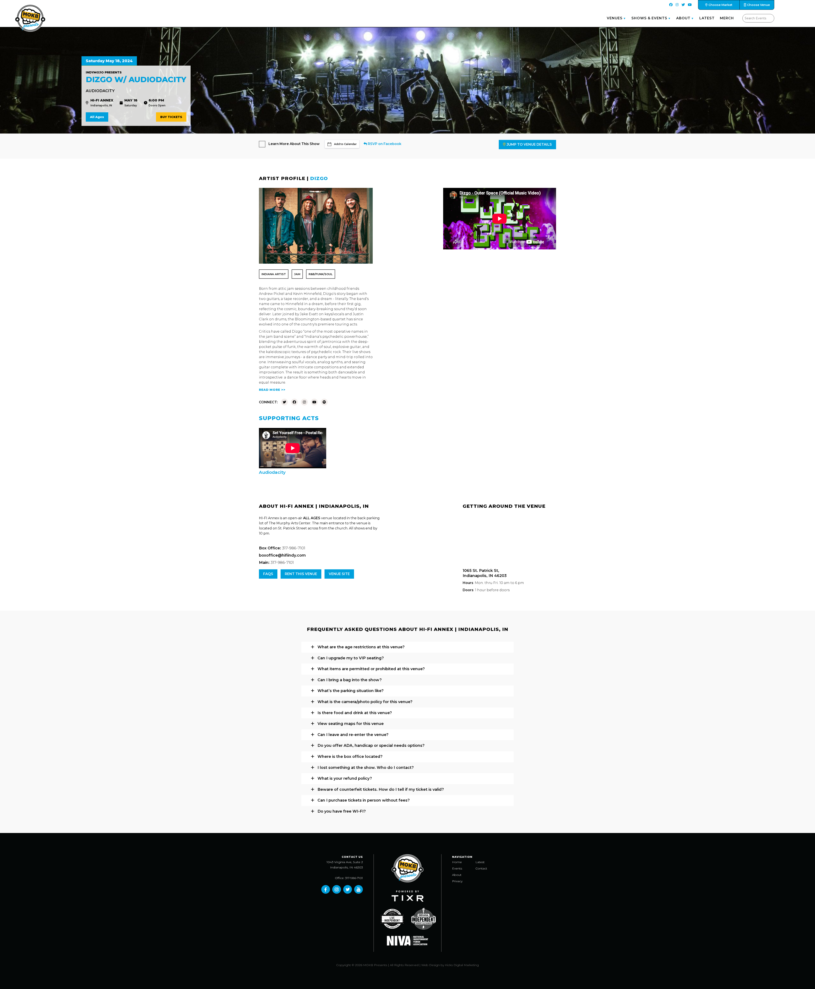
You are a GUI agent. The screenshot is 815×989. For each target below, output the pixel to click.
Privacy (457, 881)
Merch (727, 18)
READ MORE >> (272, 390)
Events (457, 868)
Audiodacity (100, 91)
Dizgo (319, 178)
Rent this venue (301, 574)
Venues (614, 18)
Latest (707, 18)
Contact (481, 868)
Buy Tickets (171, 117)
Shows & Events (649, 18)
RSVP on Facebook (384, 144)
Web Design (430, 965)
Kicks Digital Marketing (462, 965)
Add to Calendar (345, 144)
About (683, 18)
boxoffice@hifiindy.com (282, 555)
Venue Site (339, 574)
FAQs (268, 574)
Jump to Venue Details (529, 144)
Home (457, 862)
